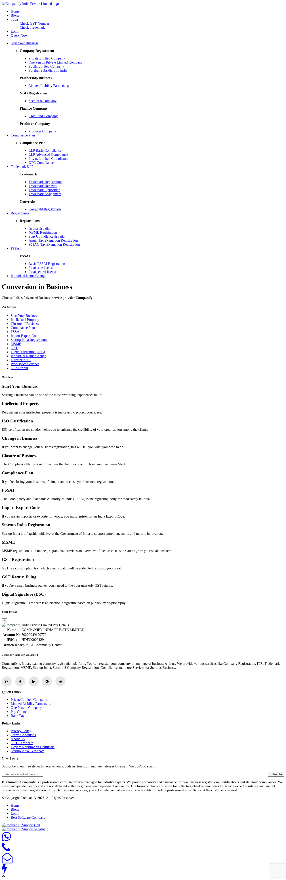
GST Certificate (22, 743)
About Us (18, 739)
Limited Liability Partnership (49, 85)
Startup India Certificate (27, 751)
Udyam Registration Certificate (33, 747)
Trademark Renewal (43, 186)
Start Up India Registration (47, 236)
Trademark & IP (22, 166)
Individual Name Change (28, 276)
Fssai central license (43, 272)
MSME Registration (43, 232)
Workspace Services (25, 364)
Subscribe (275, 774)
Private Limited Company (47, 58)
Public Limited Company (46, 66)
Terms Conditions (23, 735)
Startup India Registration (29, 340)
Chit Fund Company (43, 116)
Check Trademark (32, 27)
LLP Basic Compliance (45, 150)
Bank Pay (18, 716)
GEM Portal (19, 368)
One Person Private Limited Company (55, 62)
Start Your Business (24, 43)
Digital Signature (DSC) (28, 352)
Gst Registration (40, 228)
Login (15, 31)
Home (15, 11)
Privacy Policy (21, 731)
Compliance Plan (23, 135)
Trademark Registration (45, 182)
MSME (16, 344)
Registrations (20, 213)
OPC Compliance (41, 162)
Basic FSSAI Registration (47, 264)
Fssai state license (41, 268)
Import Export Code (25, 336)
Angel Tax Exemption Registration (53, 240)
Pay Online (19, 712)
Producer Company (42, 131)
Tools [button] (15, 19)
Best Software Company (28, 817)
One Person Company (26, 708)
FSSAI (16, 248)
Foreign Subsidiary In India (48, 70)
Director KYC (21, 360)
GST (14, 348)
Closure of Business (25, 324)
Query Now (19, 35)
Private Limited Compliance (48, 158)
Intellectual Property (25, 320)
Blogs (15, 15)
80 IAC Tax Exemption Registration (54, 244)
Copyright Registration (45, 209)
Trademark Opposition (44, 190)
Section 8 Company (43, 101)
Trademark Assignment (45, 194)
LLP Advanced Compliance (48, 154)
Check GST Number (34, 23)
